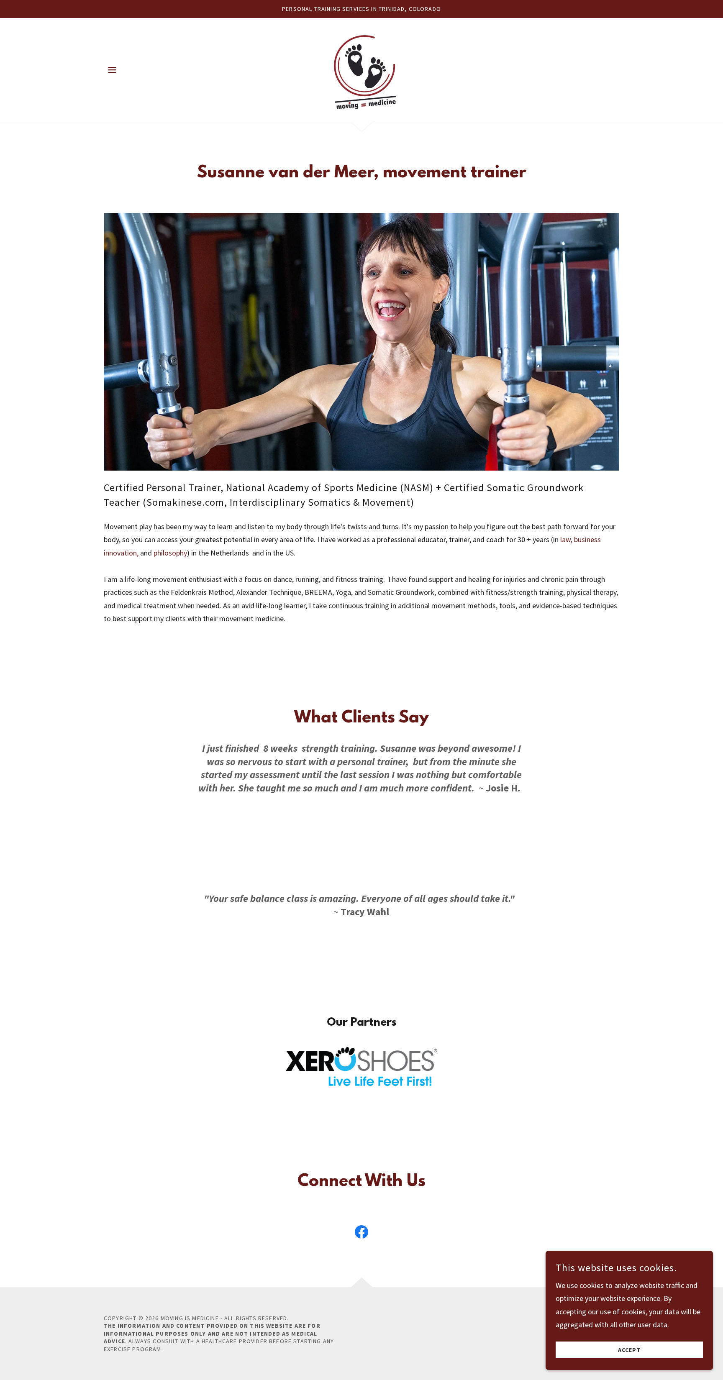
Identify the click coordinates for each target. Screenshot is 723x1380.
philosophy (170, 553)
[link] (361, 69)
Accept (629, 1350)
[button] (112, 69)
